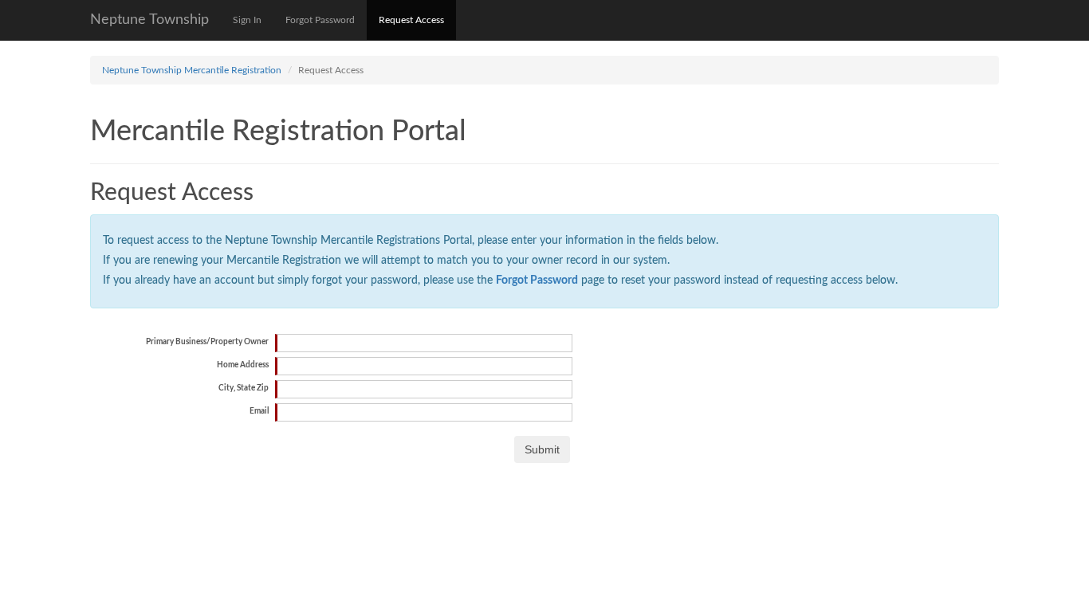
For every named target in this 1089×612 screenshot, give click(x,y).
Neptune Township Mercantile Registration (191, 70)
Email (259, 411)
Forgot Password (320, 20)
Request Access (411, 20)
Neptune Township (149, 20)
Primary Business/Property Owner (207, 342)
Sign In (247, 20)
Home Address (243, 365)
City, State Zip (243, 388)
